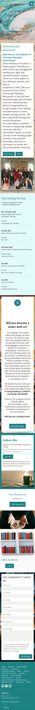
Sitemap (6, 707)
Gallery (28, 682)
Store (19, 671)
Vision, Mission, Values (9, 673)
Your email (6, 600)
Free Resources (17, 494)
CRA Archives (9, 559)
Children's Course (7, 682)
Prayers (18, 678)
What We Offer (22, 667)
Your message (7, 629)
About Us (11, 667)
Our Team (15, 669)
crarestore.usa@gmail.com (10, 702)
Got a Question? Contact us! (17, 578)
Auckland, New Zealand (9, 289)
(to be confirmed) (7, 282)
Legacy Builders (16, 675)
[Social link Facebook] (2, 685)
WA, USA (4, 240)
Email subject (7, 607)
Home (3, 667)
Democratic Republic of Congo (11, 273)
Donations (4, 675)
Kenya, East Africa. (7, 256)
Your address (7, 622)
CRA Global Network (8, 671)
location (4, 221)
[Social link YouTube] (10, 685)
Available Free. (17, 499)
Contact (26, 671)
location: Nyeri (6, 254)
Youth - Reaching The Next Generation (14, 680)
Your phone (7, 614)
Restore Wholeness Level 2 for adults (13, 233)
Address (4, 693)
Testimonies (20, 682)
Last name (6, 593)
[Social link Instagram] (6, 685)
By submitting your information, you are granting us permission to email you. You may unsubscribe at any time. (17, 463)
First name (6, 585)
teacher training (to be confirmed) (13, 266)
